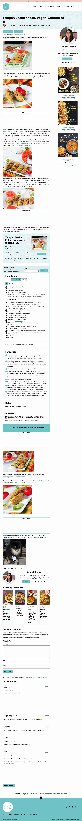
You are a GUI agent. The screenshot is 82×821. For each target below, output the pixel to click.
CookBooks (50, 6)
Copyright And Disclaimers (65, 819)
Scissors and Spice (8, 476)
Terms (58, 819)
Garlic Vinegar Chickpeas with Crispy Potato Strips (44, 615)
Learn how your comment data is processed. (36, 677)
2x (10, 283)
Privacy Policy (53, 819)
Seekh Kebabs (33, 141)
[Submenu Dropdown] (38, 6)
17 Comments (48, 25)
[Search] (78, 6)
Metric (24, 279)
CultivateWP (77, 819)
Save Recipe (44, 270)
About (73, 6)
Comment (6, 644)
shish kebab (20, 131)
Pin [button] (39, 253)
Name (4, 660)
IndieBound (73, 161)
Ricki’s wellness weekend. (32, 482)
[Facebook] (38, 581)
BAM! (68, 97)
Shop (67, 6)
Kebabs (5, 129)
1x (6, 283)
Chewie (5, 535)
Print (43, 253)
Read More (26, 581)
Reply (47, 686)
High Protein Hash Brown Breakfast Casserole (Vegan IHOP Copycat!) (7, 615)
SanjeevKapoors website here (24, 145)
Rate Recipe (18, 31)
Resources (60, 6)
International (71, 99)
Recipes (35, 6)
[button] (13, 25)
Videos (42, 6)
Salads (17, 606)
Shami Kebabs (24, 143)
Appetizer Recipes (12, 12)
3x (13, 283)
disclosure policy (23, 34)
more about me (67, 58)
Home (4, 12)
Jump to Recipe (8, 31)
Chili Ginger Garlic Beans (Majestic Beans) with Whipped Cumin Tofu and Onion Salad (32, 617)
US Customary (16, 279)
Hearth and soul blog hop (17, 482)
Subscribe (16, 814)
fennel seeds (18, 321)
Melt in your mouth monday (31, 480)
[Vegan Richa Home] (6, 6)
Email (26, 268)
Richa (10, 25)
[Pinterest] (44, 581)
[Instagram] (32, 581)
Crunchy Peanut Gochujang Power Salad (20, 613)
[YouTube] (35, 581)
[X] (41, 581)
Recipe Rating (7, 640)
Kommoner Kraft (20, 476)
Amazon (65, 95)
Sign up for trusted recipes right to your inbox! (41, 1)
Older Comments (9, 785)
